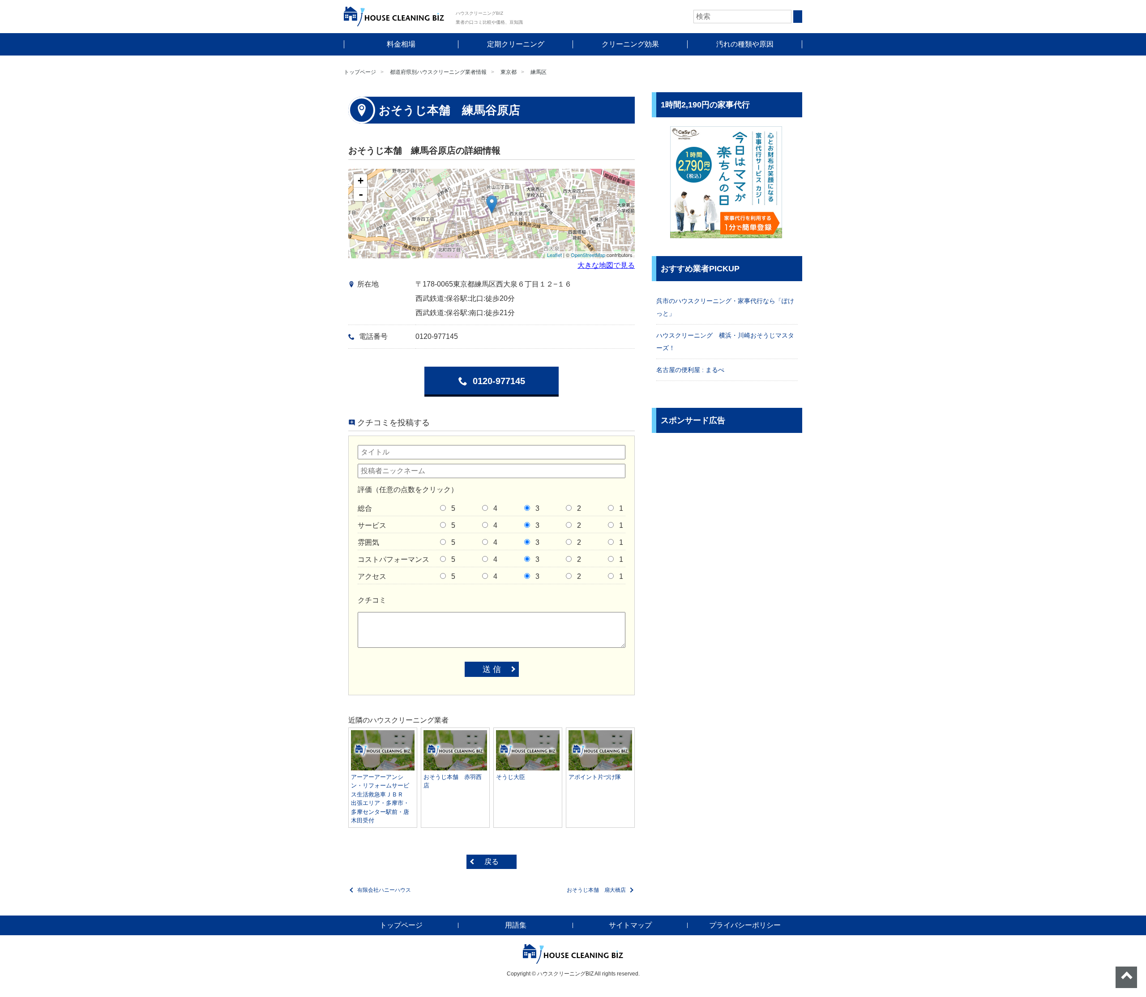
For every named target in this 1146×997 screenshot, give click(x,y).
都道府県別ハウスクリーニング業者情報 (438, 72)
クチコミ (372, 600)
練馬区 (538, 72)
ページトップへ (1126, 977)
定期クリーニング (515, 44)
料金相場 (401, 44)
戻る (491, 861)
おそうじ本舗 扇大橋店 (596, 890)
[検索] (797, 16)
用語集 (515, 925)
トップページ (360, 72)
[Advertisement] (727, 504)
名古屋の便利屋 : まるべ (690, 369)
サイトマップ (630, 925)
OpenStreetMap (588, 254)
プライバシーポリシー (745, 925)
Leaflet (554, 254)
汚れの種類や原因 (745, 44)
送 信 (492, 669)
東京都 (508, 72)
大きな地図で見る (606, 265)
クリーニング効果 (630, 44)
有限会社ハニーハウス (384, 890)
